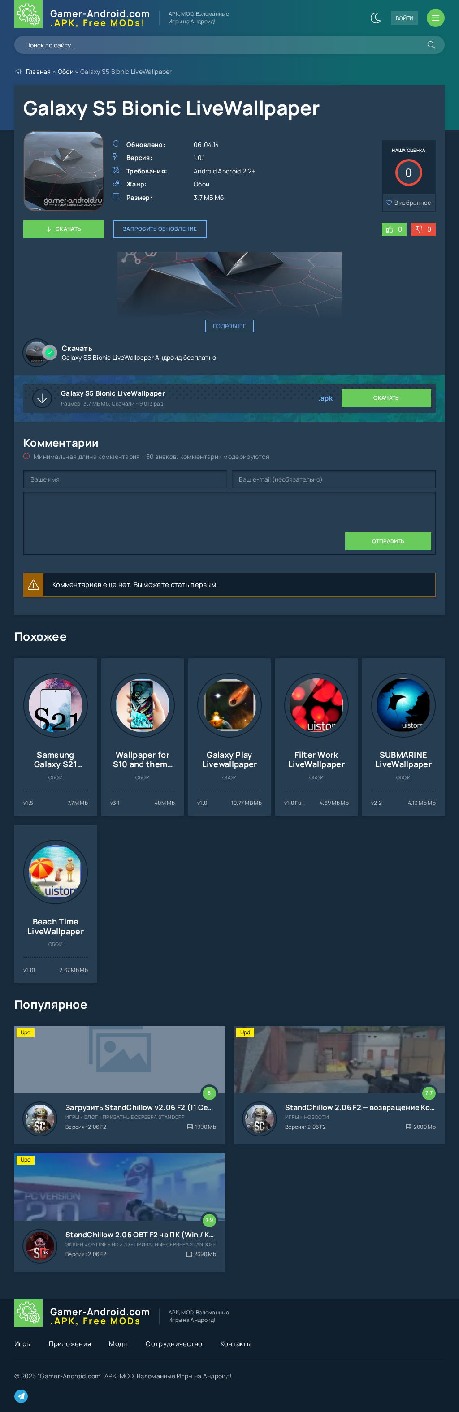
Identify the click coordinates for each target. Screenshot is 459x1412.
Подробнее (229, 326)
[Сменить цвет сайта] (375, 18)
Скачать (68, 229)
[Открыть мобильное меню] (436, 18)
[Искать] (431, 45)
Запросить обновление (160, 229)
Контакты (236, 1343)
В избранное (413, 203)
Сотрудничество (174, 1343)
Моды (118, 1343)
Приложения (70, 1343)
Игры (22, 1343)
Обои (66, 71)
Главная (38, 71)
